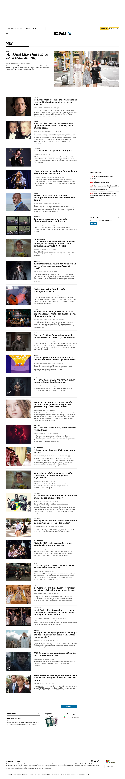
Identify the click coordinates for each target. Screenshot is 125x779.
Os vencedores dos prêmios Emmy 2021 (53, 151)
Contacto (8, 774)
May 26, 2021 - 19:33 (58, 319)
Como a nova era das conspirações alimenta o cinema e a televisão (51, 220)
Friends (36, 309)
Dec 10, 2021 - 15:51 (24, 63)
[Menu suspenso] (7, 33)
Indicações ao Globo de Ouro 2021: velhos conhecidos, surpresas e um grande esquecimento (53, 475)
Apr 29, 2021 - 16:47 (50, 386)
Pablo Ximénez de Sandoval (41, 618)
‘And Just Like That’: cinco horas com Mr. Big (27, 56)
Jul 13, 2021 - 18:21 (52, 249)
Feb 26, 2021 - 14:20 (49, 481)
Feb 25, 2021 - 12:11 (52, 501)
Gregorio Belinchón (50, 456)
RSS (77, 774)
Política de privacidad (42, 774)
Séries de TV (37, 425)
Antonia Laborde (38, 203)
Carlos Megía (37, 683)
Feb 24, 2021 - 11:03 (57, 526)
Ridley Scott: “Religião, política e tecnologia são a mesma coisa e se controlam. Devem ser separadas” (55, 635)
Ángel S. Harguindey (39, 433)
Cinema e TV (37, 216)
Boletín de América (14, 718)
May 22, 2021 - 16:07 (49, 341)
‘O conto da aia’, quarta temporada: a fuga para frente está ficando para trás (54, 381)
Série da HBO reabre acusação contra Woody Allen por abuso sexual (53, 544)
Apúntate (93, 223)
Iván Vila (36, 225)
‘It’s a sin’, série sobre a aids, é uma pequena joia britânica (55, 429)
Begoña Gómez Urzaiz (40, 108)
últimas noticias (96, 173)
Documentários (38, 448)
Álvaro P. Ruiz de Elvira (40, 526)
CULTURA (36, 630)
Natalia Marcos (38, 249)
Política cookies (32, 774)
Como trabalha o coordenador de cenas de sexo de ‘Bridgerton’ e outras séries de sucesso (55, 102)
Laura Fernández (38, 386)
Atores (36, 121)
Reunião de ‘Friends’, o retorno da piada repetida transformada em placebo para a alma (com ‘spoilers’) (55, 314)
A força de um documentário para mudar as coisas (55, 451)
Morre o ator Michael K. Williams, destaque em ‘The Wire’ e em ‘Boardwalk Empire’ (54, 198)
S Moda (36, 97)
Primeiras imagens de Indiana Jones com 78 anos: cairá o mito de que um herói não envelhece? (55, 266)
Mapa (49, 774)
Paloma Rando (10, 63)
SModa (36, 585)
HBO (9, 44)
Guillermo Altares (39, 456)
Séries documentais (39, 287)
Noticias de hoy (86, 774)
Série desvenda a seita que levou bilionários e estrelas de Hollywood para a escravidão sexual (55, 678)
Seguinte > (69, 706)
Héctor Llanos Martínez (40, 319)
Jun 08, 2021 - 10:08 (52, 295)
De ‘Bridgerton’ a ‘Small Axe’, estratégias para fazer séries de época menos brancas (55, 589)
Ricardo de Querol (39, 571)
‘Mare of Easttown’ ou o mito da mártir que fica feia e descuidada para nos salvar (54, 336)
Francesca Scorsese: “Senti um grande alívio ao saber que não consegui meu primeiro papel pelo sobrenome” (53, 404)
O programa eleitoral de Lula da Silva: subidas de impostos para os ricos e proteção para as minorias (104, 188)
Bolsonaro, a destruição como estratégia (101, 177)
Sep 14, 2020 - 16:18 (49, 659)
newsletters (94, 217)
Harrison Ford (38, 261)
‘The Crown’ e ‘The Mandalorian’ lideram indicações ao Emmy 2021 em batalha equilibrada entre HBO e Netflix (54, 244)
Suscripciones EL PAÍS (57, 774)
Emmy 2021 (37, 148)
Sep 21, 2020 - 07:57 (62, 618)
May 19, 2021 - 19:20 (58, 363)
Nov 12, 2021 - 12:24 (52, 108)
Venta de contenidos (16, 774)
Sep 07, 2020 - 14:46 (48, 683)
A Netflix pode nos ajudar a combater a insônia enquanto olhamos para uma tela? (55, 359)
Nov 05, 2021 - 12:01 (55, 131)
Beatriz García (38, 410)
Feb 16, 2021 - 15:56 (55, 549)
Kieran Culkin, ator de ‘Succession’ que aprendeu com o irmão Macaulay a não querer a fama (53, 126)
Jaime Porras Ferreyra (40, 177)
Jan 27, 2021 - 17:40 (51, 571)
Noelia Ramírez (38, 341)
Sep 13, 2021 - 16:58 (58, 177)
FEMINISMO (37, 333)
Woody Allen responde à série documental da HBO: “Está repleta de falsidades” (55, 522)
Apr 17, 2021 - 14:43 (49, 410)
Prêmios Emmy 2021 (39, 239)
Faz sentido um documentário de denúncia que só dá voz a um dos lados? (55, 497)
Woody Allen (37, 493)
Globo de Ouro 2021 (39, 471)
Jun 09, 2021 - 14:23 (51, 272)
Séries (8, 51)
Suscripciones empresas (69, 774)
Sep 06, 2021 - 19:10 (56, 203)
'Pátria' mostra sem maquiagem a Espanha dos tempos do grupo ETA (55, 654)
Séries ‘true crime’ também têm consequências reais (50, 290)
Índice (80, 774)
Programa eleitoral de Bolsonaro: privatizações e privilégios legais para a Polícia (103, 195)
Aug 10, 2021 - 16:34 (49, 225)
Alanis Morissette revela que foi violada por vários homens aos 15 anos (55, 172)
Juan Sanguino (38, 640)
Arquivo (48, 714)
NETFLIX (36, 355)
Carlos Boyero (38, 659)
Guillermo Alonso (39, 272)
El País (36, 154)
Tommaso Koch (38, 295)
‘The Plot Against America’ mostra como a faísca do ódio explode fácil (54, 567)
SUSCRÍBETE (104, 28)
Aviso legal (25, 774)
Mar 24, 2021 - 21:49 (52, 433)
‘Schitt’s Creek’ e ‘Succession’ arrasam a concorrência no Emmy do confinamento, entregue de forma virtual (55, 612)
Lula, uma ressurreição (101, 182)
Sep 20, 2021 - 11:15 (44, 154)
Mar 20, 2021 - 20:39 (63, 456)
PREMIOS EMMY (38, 608)
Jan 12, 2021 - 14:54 (52, 593)
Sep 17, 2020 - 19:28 (52, 640)
